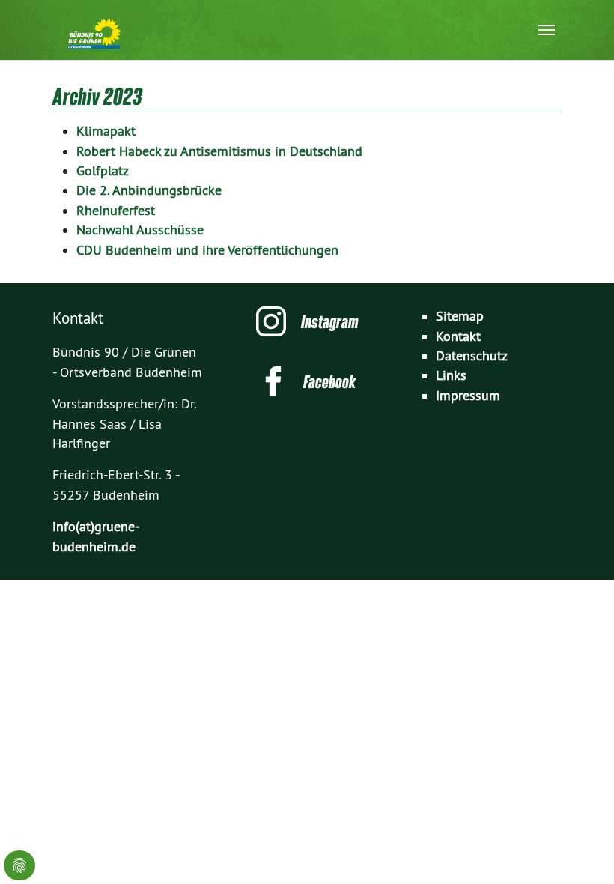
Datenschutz (472, 356)
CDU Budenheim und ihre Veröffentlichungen (207, 250)
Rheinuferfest (115, 210)
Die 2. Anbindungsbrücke (149, 190)
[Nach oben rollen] (579, 849)
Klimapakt (106, 131)
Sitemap (460, 316)
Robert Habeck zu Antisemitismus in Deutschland (219, 151)
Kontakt (458, 336)
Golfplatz (102, 171)
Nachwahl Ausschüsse (140, 230)
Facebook (329, 381)
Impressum (468, 395)
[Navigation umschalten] (547, 30)
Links (451, 375)
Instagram (330, 321)
